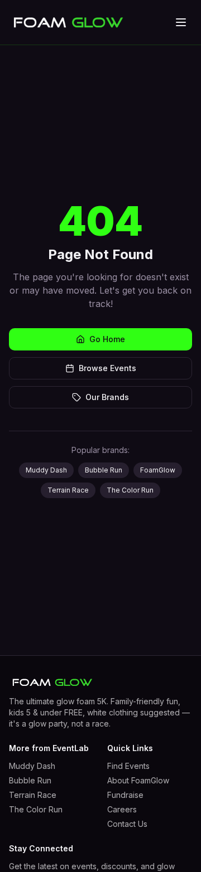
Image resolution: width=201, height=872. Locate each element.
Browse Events (107, 368)
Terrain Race (68, 490)
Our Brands (107, 397)
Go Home (107, 339)
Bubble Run (103, 470)
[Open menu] (181, 22)
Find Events (128, 766)
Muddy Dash (46, 470)
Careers (122, 809)
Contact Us (127, 824)
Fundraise (125, 795)
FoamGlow (157, 470)
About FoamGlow (138, 780)
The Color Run (130, 490)
